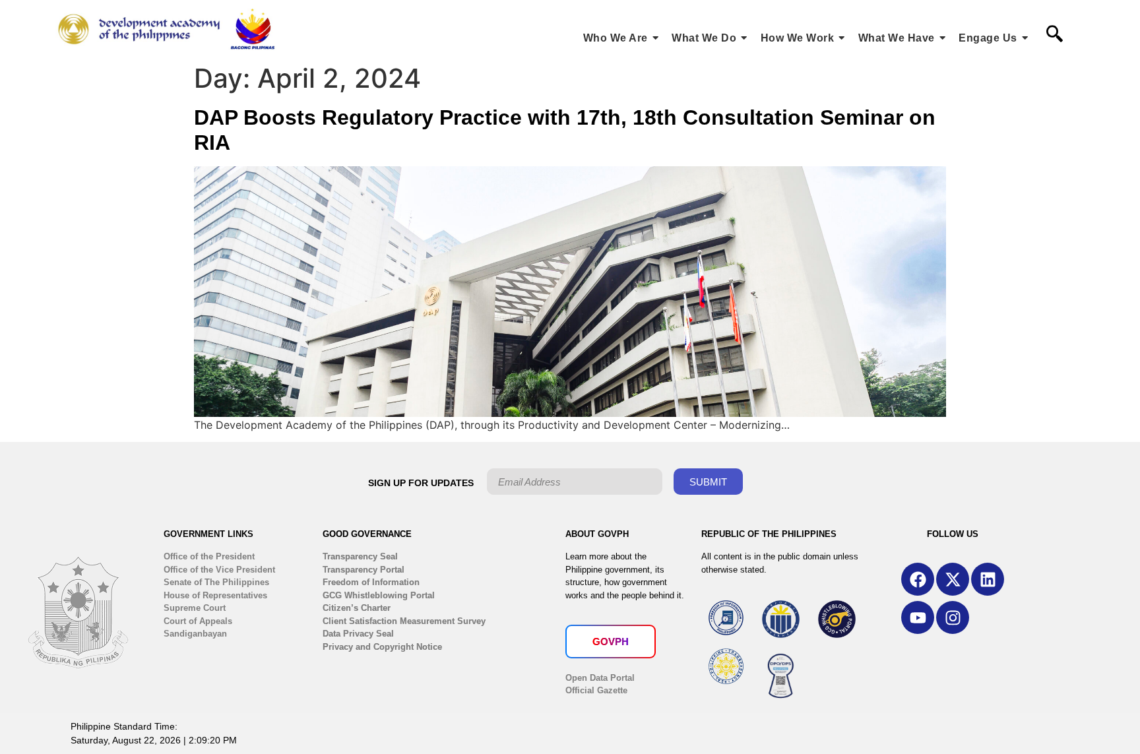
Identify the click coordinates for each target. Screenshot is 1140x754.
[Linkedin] (987, 579)
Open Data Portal (600, 678)
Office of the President (209, 556)
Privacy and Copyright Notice (382, 647)
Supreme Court (195, 608)
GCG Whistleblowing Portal (379, 595)
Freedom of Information (371, 582)
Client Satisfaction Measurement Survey (404, 621)
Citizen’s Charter (357, 608)
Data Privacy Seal (358, 634)
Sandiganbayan (195, 634)
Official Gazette (596, 690)
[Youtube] (917, 617)
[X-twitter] (952, 579)
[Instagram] (952, 617)
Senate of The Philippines (216, 582)
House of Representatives (215, 595)
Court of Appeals (198, 621)
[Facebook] (917, 579)
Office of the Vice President (219, 570)
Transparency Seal (360, 556)
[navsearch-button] (1054, 35)
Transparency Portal (363, 570)
